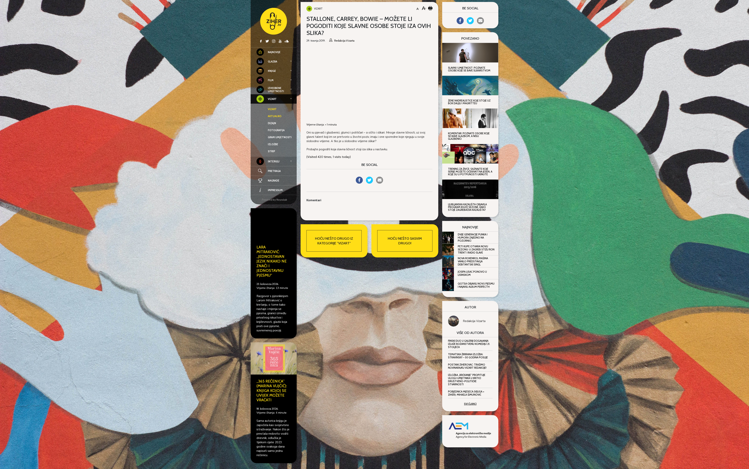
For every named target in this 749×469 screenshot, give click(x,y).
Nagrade (273, 180)
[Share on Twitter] (369, 182)
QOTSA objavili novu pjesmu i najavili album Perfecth (476, 285)
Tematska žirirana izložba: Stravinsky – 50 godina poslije (468, 356)
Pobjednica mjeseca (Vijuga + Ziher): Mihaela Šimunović (466, 393)
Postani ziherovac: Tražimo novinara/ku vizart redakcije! (467, 366)
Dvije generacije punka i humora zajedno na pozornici (472, 237)
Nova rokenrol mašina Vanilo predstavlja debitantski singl (473, 261)
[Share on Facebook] (359, 182)
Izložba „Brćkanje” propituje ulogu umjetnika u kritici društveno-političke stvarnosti (466, 379)
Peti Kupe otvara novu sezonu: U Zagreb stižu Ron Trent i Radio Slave (476, 249)
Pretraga (274, 171)
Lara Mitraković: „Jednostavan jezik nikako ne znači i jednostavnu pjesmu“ (271, 261)
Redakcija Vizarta (474, 321)
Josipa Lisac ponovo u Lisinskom (472, 273)
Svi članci (470, 403)
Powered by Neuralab (274, 199)
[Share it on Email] (379, 182)
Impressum (275, 190)
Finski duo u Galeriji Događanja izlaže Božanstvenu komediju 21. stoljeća (469, 344)
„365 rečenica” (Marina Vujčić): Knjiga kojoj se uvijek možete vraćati (271, 390)
